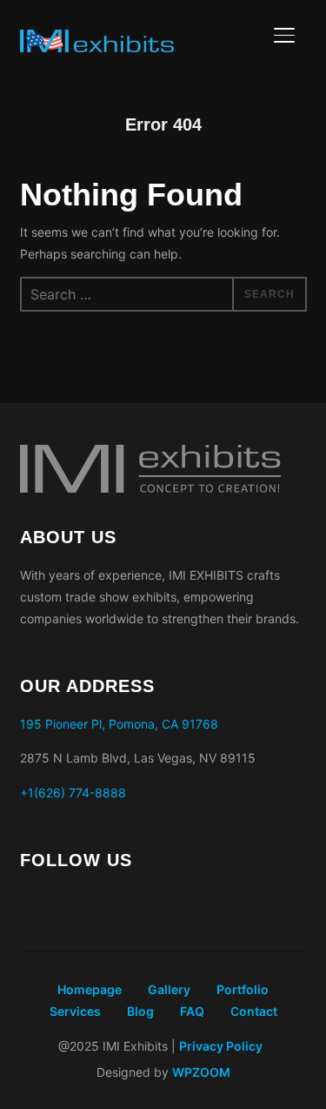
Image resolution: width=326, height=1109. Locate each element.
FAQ (192, 1011)
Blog (140, 1011)
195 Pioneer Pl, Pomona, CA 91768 (119, 723)
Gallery (169, 989)
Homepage (89, 989)
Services (75, 1011)
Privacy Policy (222, 1045)
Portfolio (242, 989)
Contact (253, 1011)
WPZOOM (201, 1072)
